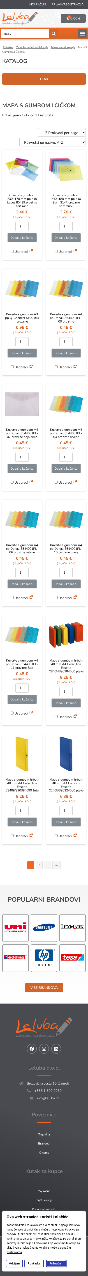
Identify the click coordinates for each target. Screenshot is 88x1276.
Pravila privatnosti (44, 1209)
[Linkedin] (56, 1049)
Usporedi (21, 251)
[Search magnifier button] (53, 33)
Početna (8, 47)
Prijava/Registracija (67, 4)
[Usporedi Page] (31, 251)
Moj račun (37, 4)
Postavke (34, 1263)
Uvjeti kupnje (44, 1200)
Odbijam (14, 1263)
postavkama (14, 1252)
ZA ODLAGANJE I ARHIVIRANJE (32, 47)
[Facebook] (32, 1049)
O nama (44, 1153)
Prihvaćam (56, 1263)
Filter (44, 79)
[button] (82, 33)
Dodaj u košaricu (22, 238)
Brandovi (44, 1144)
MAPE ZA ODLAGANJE (63, 47)
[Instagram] (44, 1049)
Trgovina (44, 1135)
